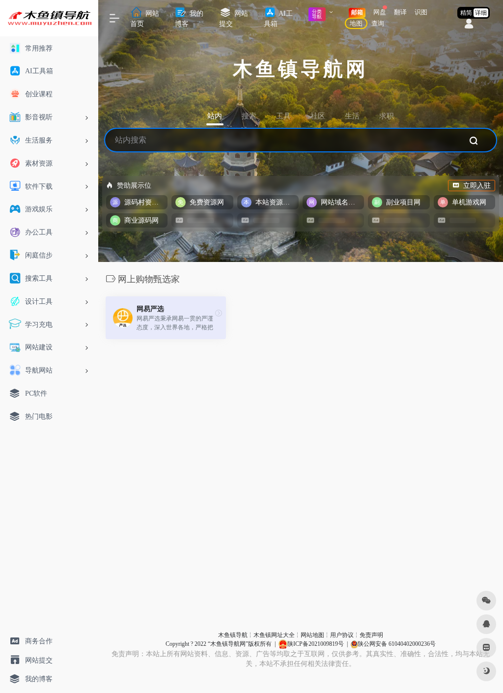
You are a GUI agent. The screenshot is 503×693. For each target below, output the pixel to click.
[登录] (469, 25)
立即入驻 (477, 185)
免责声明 (371, 635)
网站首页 (144, 19)
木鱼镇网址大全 (274, 635)
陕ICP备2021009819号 (315, 643)
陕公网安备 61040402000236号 (397, 643)
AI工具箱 (278, 19)
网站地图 (312, 635)
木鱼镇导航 (233, 635)
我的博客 (189, 19)
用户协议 (342, 635)
